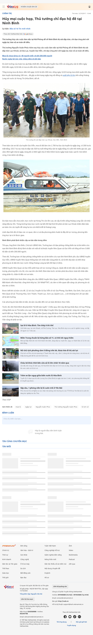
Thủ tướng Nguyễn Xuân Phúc (65, 407)
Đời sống (23, 546)
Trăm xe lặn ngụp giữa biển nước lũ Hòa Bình (41, 375)
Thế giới (5, 577)
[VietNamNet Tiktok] (74, 618)
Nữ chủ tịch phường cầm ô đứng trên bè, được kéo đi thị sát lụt (49, 350)
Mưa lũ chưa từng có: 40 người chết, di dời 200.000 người (27, 56)
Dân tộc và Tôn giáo (9, 564)
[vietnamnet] (12, 8)
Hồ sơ (47, 577)
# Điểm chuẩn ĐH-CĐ (29, 7)
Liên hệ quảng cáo (60, 586)
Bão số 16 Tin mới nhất (20, 28)
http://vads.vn (63, 601)
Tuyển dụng (71, 625)
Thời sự (5, 555)
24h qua (72, 564)
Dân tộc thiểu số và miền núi (55, 564)
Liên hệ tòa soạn (27, 599)
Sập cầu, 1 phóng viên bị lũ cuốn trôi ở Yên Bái (41, 388)
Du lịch (23, 568)
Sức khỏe (23, 555)
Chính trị (7, 13)
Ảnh (70, 546)
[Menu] (3, 6)
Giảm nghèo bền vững (53, 555)
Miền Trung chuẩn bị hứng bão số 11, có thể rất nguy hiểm (46, 338)
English (47, 573)
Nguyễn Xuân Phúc (43, 407)
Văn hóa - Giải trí (26, 550)
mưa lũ (18, 407)
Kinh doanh (6, 559)
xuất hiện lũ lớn (69, 75)
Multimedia (73, 555)
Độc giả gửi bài (81, 622)
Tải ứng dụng (61, 622)
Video (71, 550)
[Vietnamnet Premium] (9, 547)
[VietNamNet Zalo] (79, 618)
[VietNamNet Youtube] (69, 618)
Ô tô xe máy (24, 564)
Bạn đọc (23, 577)
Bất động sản (25, 573)
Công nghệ (24, 559)
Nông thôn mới (50, 559)
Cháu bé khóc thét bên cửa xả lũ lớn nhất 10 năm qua (44, 363)
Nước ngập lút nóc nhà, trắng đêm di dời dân (21, 59)
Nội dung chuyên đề (52, 568)
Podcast (72, 559)
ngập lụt (28, 407)
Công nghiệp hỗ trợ (52, 550)
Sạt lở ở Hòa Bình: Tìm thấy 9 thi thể (36, 325)
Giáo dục (5, 573)
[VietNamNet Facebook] (65, 618)
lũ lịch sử (85, 407)
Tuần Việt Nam (50, 546)
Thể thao (5, 568)
